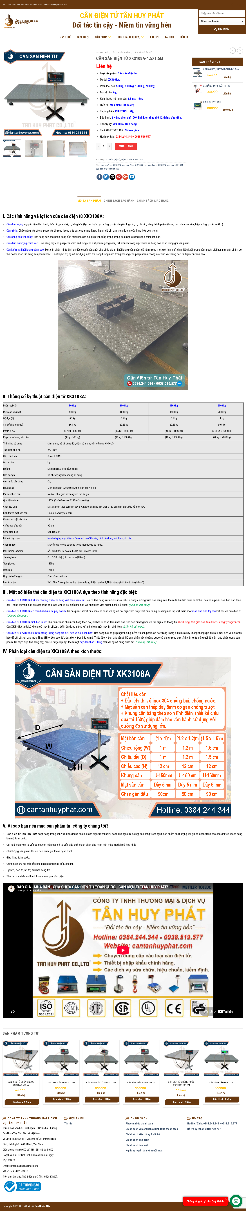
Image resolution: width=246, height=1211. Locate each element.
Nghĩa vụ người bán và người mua (144, 1150)
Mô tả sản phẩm (89, 200)
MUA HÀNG (126, 146)
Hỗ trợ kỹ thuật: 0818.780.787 (204, 1129)
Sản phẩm (101, 37)
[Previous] (9, 93)
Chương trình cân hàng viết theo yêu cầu (110, 538)
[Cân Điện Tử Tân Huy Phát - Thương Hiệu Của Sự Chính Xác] (21, 21)
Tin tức (154, 37)
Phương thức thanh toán (139, 1123)
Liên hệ (184, 37)
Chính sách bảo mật (137, 1145)
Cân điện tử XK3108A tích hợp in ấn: (26, 622)
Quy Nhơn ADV (42, 1206)
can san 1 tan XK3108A (111, 165)
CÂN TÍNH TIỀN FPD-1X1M (221, 1082)
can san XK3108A (175, 165)
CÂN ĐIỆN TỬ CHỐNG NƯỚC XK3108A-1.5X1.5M (21, 1083)
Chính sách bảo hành (119, 200)
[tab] (89, 200)
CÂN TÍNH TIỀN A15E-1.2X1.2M (141, 1082)
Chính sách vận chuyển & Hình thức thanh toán (152, 1129)
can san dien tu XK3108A (155, 165)
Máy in (70, 538)
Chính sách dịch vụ (128, 37)
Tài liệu (169, 37)
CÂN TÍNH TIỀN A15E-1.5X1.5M (61, 1082)
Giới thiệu (83, 37)
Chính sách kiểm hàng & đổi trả (143, 1134)
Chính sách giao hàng (153, 200)
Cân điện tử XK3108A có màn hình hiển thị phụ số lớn (36, 611)
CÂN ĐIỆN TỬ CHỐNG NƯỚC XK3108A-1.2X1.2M (181, 1083)
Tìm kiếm (223, 29)
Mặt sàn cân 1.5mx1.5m (132, 159)
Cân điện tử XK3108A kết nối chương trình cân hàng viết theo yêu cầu (45, 600)
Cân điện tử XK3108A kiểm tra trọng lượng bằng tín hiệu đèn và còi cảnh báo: (49, 633)
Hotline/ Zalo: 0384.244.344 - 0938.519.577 (212, 1123)
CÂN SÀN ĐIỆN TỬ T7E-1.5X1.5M (101, 1082)
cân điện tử (94, 834)
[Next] (84, 93)
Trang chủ (64, 37)
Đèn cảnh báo (82, 538)
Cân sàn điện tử (142, 52)
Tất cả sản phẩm (120, 52)
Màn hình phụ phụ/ (57, 538)
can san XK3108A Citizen (107, 169)
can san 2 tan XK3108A (132, 165)
